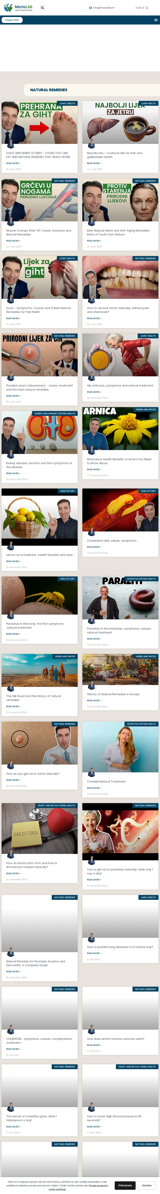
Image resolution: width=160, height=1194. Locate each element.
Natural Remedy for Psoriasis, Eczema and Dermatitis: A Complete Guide (35, 963)
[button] (42, 7)
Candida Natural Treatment (106, 781)
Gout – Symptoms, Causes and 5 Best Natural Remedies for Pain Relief (38, 310)
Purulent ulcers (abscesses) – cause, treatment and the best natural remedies (39, 387)
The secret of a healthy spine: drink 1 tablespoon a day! (31, 1118)
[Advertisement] (80, 48)
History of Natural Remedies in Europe (113, 694)
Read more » (13, 163)
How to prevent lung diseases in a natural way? (120, 947)
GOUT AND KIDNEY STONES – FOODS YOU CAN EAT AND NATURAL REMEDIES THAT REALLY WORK (38, 155)
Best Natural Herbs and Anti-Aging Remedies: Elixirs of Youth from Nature (118, 232)
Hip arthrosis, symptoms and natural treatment (120, 385)
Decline (147, 1185)
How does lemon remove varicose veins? (115, 1039)
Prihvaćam (125, 1185)
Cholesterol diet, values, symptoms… (112, 541)
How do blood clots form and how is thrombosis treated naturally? (31, 865)
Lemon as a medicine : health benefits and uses (39, 555)
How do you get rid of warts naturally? (33, 774)
